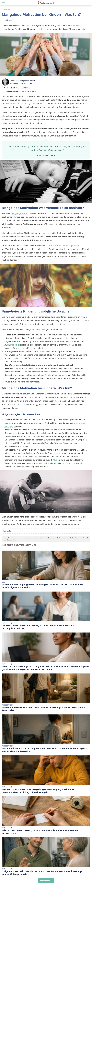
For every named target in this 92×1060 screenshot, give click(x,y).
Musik (56, 460)
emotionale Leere (18, 103)
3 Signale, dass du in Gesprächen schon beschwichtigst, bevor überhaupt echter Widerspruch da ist (42, 873)
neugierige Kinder (20, 213)
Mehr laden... (46, 881)
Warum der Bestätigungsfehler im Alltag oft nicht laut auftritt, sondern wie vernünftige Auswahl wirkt (42, 586)
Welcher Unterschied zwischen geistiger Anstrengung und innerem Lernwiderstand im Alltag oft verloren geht (38, 791)
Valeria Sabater (25, 83)
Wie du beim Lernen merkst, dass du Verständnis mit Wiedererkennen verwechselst (40, 832)
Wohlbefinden (7, 705)
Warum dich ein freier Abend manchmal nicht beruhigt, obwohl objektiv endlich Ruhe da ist (45, 709)
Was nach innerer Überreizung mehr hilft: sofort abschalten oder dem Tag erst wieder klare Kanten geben (45, 750)
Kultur (4, 582)
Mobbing (14, 345)
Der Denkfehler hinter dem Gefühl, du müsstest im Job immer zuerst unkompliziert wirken (39, 627)
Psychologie (6, 9)
